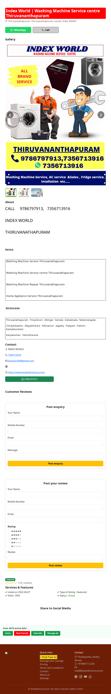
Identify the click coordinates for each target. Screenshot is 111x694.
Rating (11, 526)
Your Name (14, 412)
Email (11, 437)
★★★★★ (16, 531)
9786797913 (30, 379)
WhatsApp (20, 30)
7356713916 (14, 355)
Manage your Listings (51, 660)
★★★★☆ (16, 534)
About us (45, 674)
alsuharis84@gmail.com (21, 360)
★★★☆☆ (16, 538)
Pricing (44, 664)
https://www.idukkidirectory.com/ (26, 372)
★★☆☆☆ (16, 542)
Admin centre (76, 688)
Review (11, 552)
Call (47, 30)
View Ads (37, 633)
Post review (55, 565)
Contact (44, 671)
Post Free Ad (22, 633)
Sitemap (44, 678)
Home (8, 633)
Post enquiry (55, 463)
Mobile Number (16, 425)
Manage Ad (52, 633)
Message (12, 450)
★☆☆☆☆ (16, 546)
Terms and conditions (52, 667)
